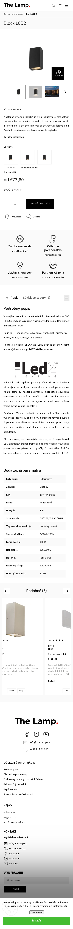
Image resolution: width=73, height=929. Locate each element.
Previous (7, 590)
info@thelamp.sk (39, 742)
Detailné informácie (14, 137)
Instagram (36, 734)
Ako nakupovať (11, 769)
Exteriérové (46, 479)
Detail (51, 681)
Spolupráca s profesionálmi (18, 794)
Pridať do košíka (40, 203)
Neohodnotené (29, 167)
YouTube (46, 734)
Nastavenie (36, 912)
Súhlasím (36, 921)
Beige (21, 691)
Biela (66, 691)
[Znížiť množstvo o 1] (8, 204)
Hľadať (15, 889)
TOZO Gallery (37, 349)
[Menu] (66, 5)
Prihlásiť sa (9, 812)
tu (66, 906)
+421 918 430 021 (40, 749)
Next (66, 590)
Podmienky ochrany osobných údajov (23, 779)
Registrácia (10, 817)
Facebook (27, 734)
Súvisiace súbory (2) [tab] (36, 297)
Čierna (11, 691)
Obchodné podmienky (15, 774)
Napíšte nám (10, 789)
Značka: (10, 172)
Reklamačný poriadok (15, 784)
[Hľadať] (53, 5)
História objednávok (14, 822)
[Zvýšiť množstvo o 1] (21, 204)
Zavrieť (61, 226)
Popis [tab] (14, 297)
